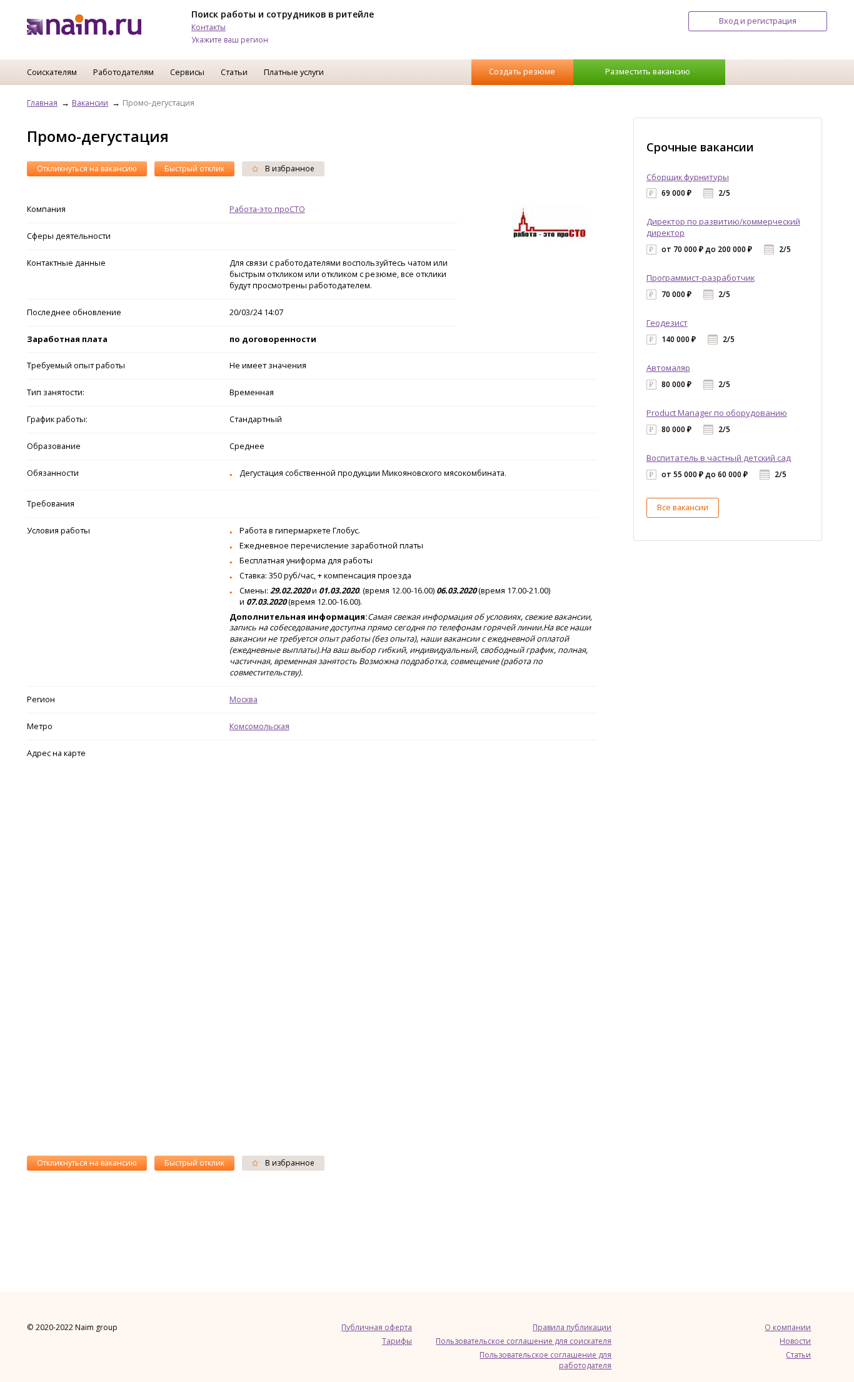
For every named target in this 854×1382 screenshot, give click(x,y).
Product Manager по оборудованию (716, 412)
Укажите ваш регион (229, 39)
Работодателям (123, 72)
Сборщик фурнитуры (687, 177)
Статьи (234, 72)
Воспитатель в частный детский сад (718, 457)
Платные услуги (294, 72)
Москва (243, 699)
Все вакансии (682, 507)
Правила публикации (572, 1327)
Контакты (208, 27)
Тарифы (397, 1341)
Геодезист (667, 322)
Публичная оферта (376, 1327)
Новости (795, 1341)
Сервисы (187, 72)
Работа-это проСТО (267, 208)
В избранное (288, 168)
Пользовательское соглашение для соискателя (523, 1341)
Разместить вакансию (647, 71)
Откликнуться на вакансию (87, 168)
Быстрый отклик (194, 168)
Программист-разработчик (700, 277)
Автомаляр (668, 367)
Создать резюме (522, 71)
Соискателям (52, 72)
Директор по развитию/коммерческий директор (723, 227)
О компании (788, 1327)
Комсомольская (259, 726)
